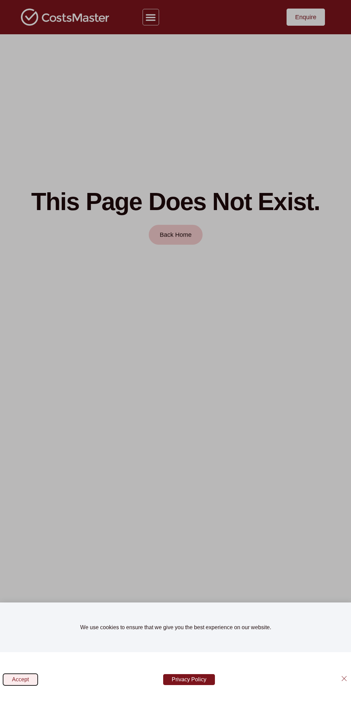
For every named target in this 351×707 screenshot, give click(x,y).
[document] (175, 353)
